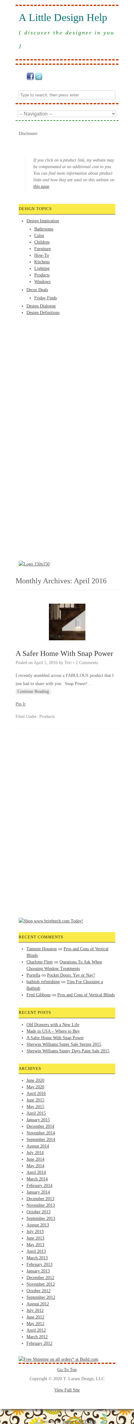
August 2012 (37, 1304)
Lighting (42, 268)
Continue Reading (33, 691)
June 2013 (35, 1238)
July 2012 (35, 1310)
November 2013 (40, 1205)
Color (39, 235)
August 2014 (37, 1146)
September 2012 (40, 1297)
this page (41, 186)
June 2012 (35, 1317)
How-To (41, 255)
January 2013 (38, 1271)
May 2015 (35, 1106)
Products (42, 275)
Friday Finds (45, 298)
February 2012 (39, 1343)
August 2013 (37, 1225)
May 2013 (35, 1244)
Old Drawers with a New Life (52, 1024)
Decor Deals (37, 289)
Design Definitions (43, 312)
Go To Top (67, 1370)
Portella (33, 975)
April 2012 (36, 1330)
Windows (42, 281)
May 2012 (35, 1323)
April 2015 (36, 1113)
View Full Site (67, 1390)
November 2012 (40, 1284)
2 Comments (87, 662)
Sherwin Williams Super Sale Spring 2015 (63, 1044)
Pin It (21, 704)
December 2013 (40, 1198)
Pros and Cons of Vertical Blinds (86, 995)
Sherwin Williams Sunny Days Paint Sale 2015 (67, 1051)
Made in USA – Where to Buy (53, 1031)
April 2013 (36, 1251)
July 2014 (35, 1152)
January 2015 (38, 1119)
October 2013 (38, 1212)
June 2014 (35, 1159)
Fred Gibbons (38, 995)
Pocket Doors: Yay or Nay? (71, 975)
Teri (68, 662)
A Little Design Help (63, 17)
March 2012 (37, 1336)
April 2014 (36, 1172)
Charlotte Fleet (39, 962)
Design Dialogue (41, 306)
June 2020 (35, 1080)
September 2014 (40, 1139)
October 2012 (38, 1290)
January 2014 (38, 1192)
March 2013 (37, 1258)
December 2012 (40, 1277)
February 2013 (39, 1264)
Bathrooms (43, 229)
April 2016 (36, 1093)
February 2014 (39, 1185)
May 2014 (35, 1165)
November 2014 (40, 1133)
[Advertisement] (44, 339)
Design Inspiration (42, 221)
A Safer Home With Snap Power (64, 653)
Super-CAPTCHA (79, 1421)
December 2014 (40, 1126)
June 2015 (35, 1100)
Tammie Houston (41, 949)
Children (42, 242)
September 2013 (40, 1218)
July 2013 (35, 1231)
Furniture (42, 248)
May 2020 (35, 1087)
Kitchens (42, 262)
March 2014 (37, 1179)
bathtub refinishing (43, 981)
